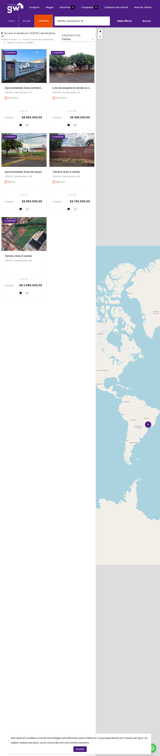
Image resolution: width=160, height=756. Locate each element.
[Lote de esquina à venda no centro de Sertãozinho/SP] (72, 66)
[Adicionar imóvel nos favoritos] (20, 125)
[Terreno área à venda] (72, 150)
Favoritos (67, 7)
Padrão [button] (66, 39)
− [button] (100, 36)
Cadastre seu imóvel (116, 7)
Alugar (49, 7)
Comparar (89, 7)
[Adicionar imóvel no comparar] (27, 125)
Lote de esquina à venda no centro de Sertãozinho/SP (86, 88)
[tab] (11, 21)
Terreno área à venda (66, 172)
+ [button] (100, 31)
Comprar (34, 7)
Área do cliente (143, 7)
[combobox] (82, 21)
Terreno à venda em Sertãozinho (38, 39)
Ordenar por (71, 35)
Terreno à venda (9, 39)
